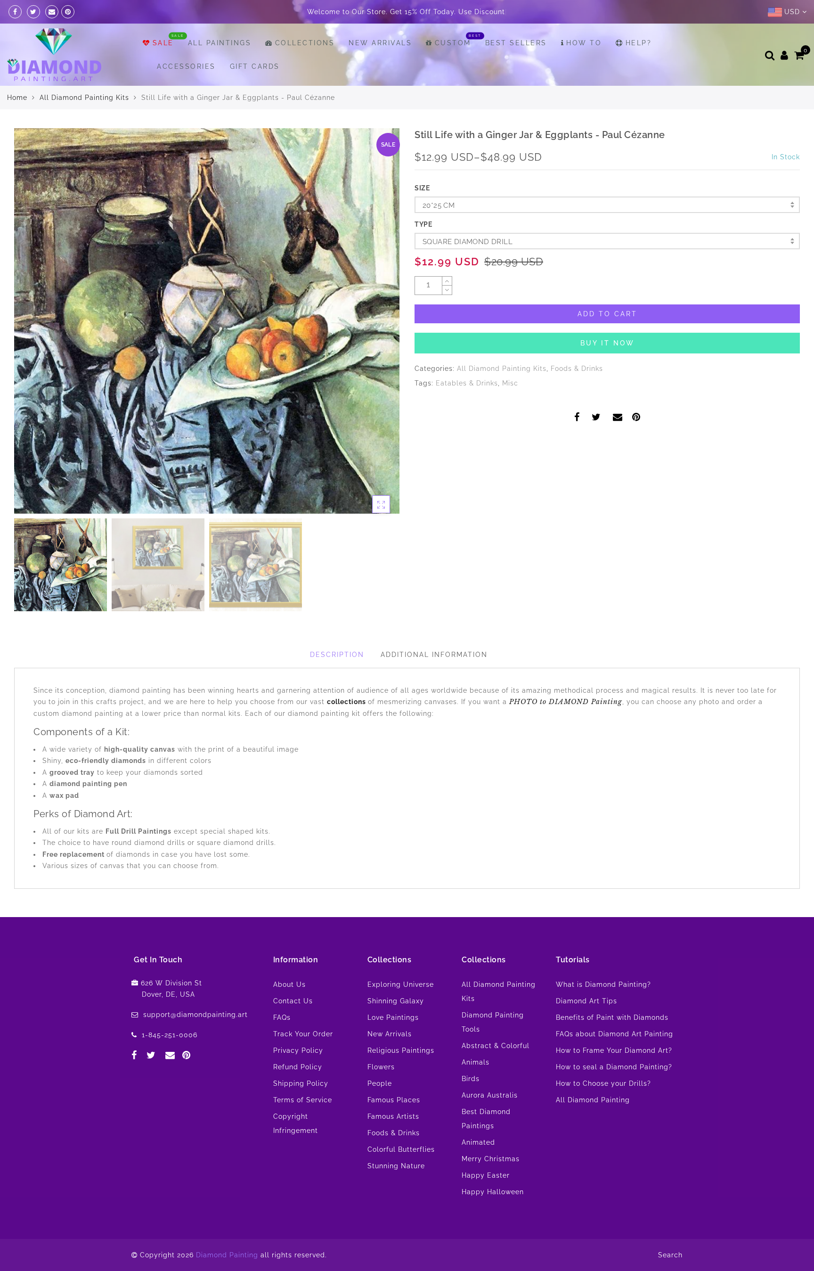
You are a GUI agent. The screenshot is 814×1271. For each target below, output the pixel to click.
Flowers (381, 1067)
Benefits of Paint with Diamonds (612, 1017)
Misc (510, 383)
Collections (304, 43)
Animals (475, 1062)
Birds (471, 1078)
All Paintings (220, 43)
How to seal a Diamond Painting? (614, 1067)
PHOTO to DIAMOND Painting (565, 701)
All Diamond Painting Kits (84, 97)
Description (337, 654)
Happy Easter (486, 1175)
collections (347, 701)
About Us (289, 984)
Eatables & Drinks (467, 383)
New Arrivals (380, 43)
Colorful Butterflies (401, 1149)
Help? (638, 43)
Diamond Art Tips (586, 1001)
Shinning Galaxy (395, 1001)
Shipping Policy (300, 1083)
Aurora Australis (490, 1095)
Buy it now (607, 343)
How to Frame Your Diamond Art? (614, 1050)
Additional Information (434, 654)
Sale (163, 43)
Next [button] (370, 326)
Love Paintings (393, 1017)
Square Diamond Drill (468, 242)
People (379, 1083)
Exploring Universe (400, 984)
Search (670, 1255)
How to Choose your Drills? (603, 1083)
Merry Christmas (491, 1159)
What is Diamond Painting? (603, 984)
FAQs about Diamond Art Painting (614, 1034)
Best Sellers (516, 43)
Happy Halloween (493, 1192)
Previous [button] (31, 326)
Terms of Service (302, 1100)
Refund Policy (297, 1067)
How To (584, 43)
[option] (206, 321)
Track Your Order (303, 1034)
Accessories (186, 66)
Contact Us (293, 1001)
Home (17, 97)
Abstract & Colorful (495, 1046)
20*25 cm (439, 205)
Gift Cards (255, 66)
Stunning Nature (396, 1166)
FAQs (282, 1017)
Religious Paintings (400, 1050)
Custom (453, 43)
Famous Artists (393, 1116)
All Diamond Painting (593, 1100)
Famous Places (393, 1100)
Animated (478, 1142)
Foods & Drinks (577, 368)
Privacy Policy (298, 1050)
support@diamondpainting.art (195, 1014)
